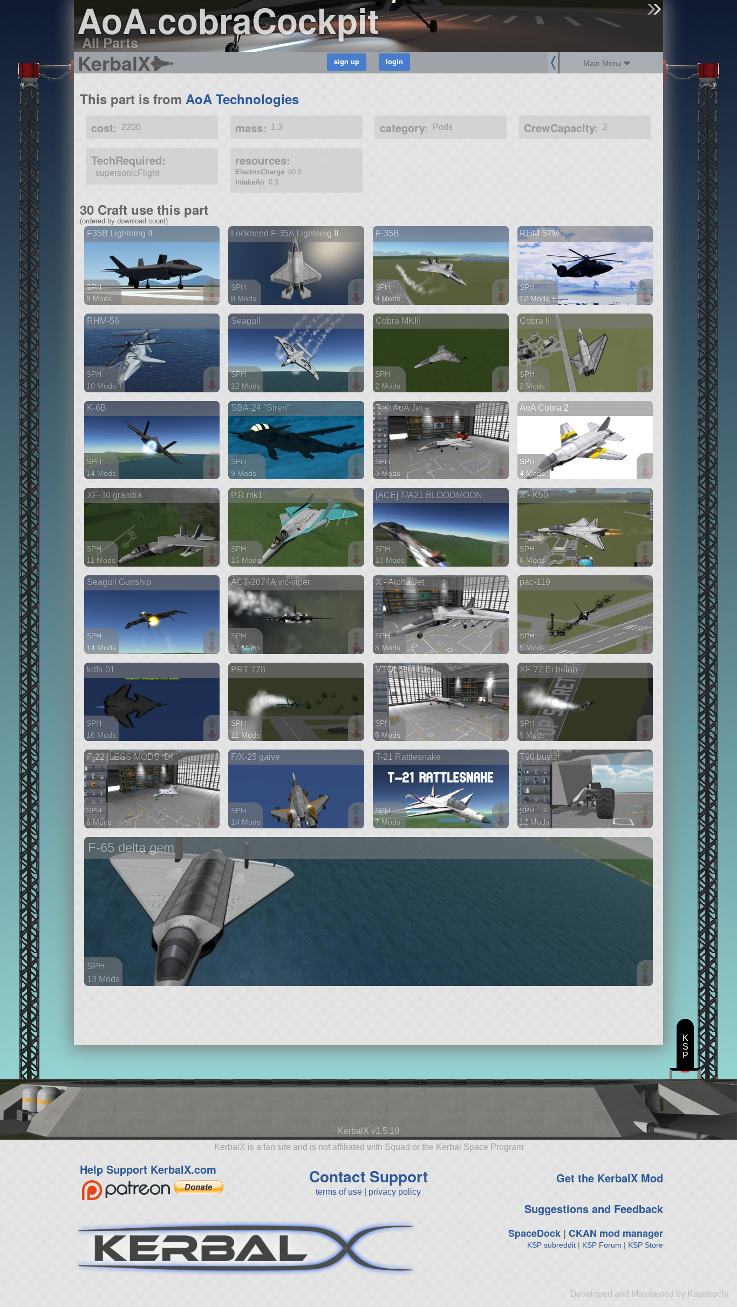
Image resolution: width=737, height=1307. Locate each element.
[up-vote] (213, 287)
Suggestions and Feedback (593, 1208)
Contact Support (368, 1176)
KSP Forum (602, 1245)
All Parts (110, 42)
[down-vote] (213, 298)
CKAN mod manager (616, 1233)
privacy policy (394, 1191)
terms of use (339, 1191)
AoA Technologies (242, 99)
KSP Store (645, 1245)
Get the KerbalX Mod (609, 1178)
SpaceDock (534, 1233)
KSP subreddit (551, 1245)
